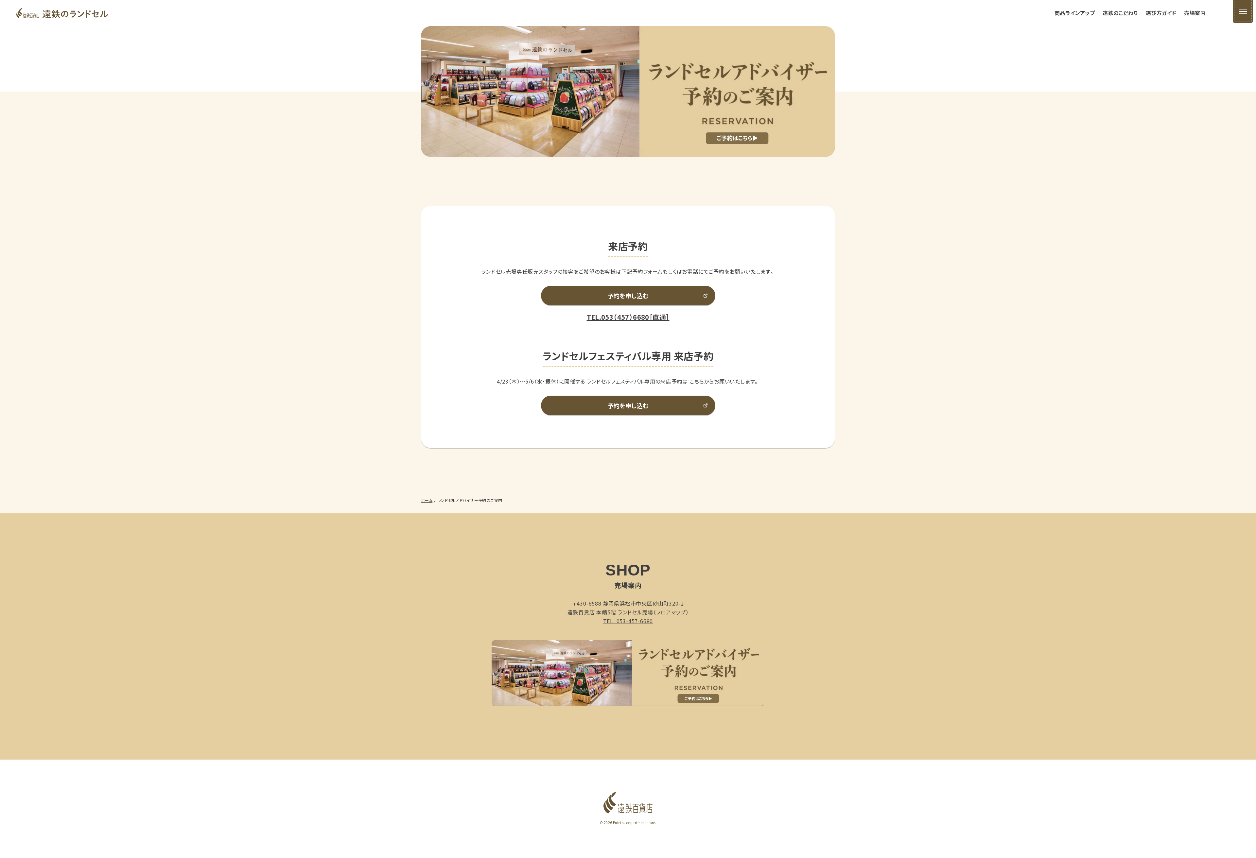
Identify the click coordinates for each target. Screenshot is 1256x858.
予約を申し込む (628, 295)
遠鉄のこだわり (1120, 13)
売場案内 (1195, 13)
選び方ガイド (1161, 13)
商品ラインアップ (1075, 13)
